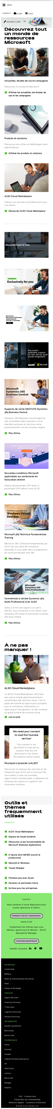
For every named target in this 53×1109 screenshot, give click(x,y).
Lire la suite (14, 717)
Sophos (7, 1088)
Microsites (9, 1031)
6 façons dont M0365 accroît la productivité (24, 856)
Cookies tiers (30, 1096)
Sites (6, 984)
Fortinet (7, 1049)
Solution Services (12, 1017)
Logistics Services (12, 1012)
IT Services (9, 1007)
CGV (20, 1096)
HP (5, 1064)
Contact (6, 13)
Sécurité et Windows (19, 863)
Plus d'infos (14, 433)
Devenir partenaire (12, 1026)
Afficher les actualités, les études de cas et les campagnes (27, 94)
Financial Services (12, 1002)
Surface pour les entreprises (23, 888)
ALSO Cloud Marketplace (21, 831)
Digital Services (11, 998)
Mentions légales (16, 1103)
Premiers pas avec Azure (21, 878)
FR (25, 21)
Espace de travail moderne (22, 836)
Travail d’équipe (16, 868)
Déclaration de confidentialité (27, 1100)
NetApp (7, 1083)
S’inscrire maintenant (26, 941)
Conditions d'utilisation (36, 1103)
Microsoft (8, 1078)
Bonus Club (9, 1035)
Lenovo (7, 1073)
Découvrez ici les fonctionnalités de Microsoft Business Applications (27, 843)
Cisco (7, 1045)
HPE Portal (9, 1069)
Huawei (7, 1054)
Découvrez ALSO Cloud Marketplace (27, 211)
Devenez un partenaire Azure (23, 883)
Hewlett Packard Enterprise (16, 1059)
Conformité (9, 969)
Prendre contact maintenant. (26, 916)
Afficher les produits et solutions (25, 153)
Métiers (7, 974)
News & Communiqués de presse (19, 979)
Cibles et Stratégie (12, 988)
